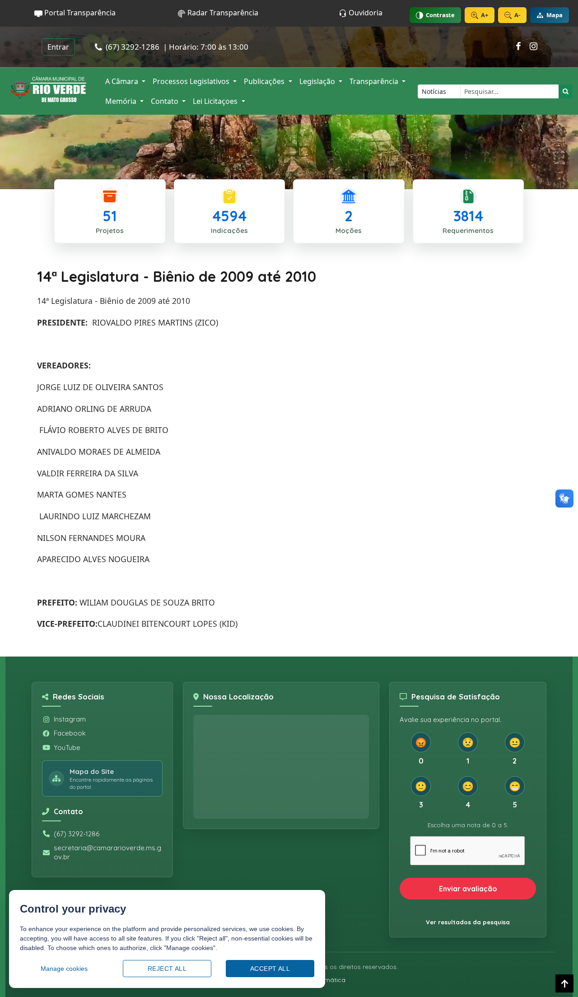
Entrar (58, 47)
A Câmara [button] (122, 81)
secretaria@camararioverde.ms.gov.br (107, 852)
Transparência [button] (375, 81)
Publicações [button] (265, 81)
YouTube (67, 747)
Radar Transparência (222, 13)
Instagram (70, 719)
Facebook (70, 733)
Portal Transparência (79, 13)
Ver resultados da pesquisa (468, 922)
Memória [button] (121, 101)
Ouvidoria (364, 13)
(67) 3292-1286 (76, 833)
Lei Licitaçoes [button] (216, 101)
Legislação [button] (318, 81)
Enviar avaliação (468, 888)
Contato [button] (165, 101)
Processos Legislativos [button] (192, 81)
